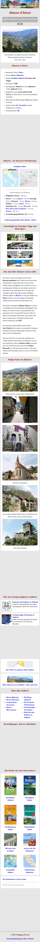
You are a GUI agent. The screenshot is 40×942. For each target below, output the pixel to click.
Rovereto (27, 206)
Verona (8, 211)
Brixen (8, 199)
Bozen (20, 199)
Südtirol (21, 78)
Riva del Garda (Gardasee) (16, 209)
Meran (27, 201)
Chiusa (20, 72)
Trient (21, 204)
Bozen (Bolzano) (17, 75)
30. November (21, 105)
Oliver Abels (22, 60)
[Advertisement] (20, 137)
